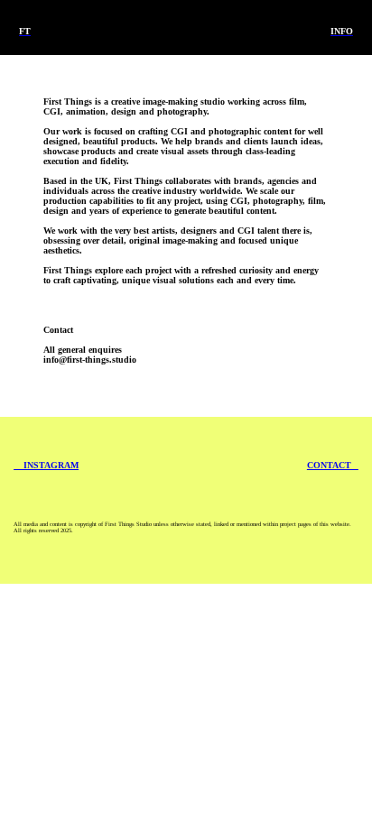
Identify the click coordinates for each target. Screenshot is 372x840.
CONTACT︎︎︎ (332, 465)
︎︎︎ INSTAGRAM (46, 465)
